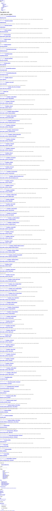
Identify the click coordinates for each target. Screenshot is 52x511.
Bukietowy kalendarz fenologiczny (5, 483)
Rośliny (2, 3)
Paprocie (4, 474)
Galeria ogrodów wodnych (4, 482)
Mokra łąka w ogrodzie (4, 485)
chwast (8, 510)
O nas (2, 8)
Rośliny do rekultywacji (5, 475)
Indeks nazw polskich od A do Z (5, 464)
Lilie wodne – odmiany (5, 472)
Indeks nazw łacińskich (2, 494)
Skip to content (1, 0)
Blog (1, 480)
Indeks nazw (2, 7)
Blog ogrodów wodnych (4, 481)
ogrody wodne (2, 510)
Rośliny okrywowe (5, 476)
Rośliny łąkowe (4, 6)
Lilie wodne (4, 4)
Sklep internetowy (3, 486)
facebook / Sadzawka (2, 500)
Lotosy (3, 473)
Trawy (3, 478)
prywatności (13, 510)
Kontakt (2, 10)
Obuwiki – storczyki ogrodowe (4, 484)
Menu (0, 1)
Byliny (3, 5)
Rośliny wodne (1, 490)
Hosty (3, 470)
